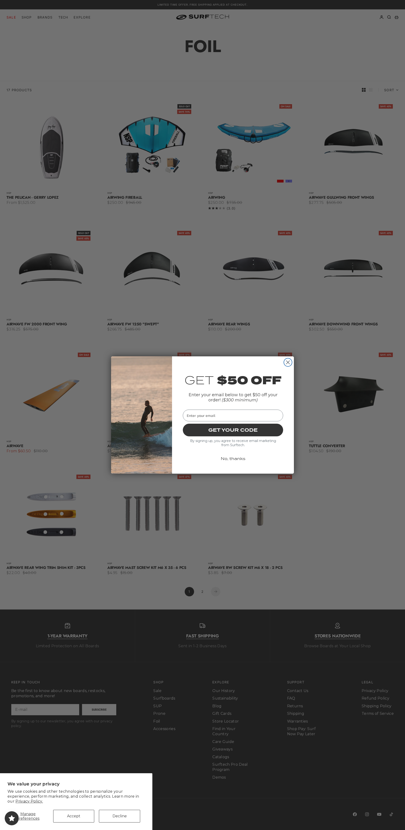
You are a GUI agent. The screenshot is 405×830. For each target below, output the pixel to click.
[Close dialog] (288, 362)
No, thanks (233, 458)
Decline (119, 816)
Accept (73, 816)
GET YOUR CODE (233, 430)
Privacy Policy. (29, 801)
